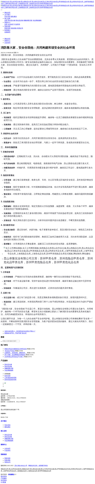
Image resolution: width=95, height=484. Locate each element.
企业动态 (7, 42)
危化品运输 (8, 366)
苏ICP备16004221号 (20, 465)
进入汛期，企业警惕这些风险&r (14, 354)
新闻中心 (7, 40)
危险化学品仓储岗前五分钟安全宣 (15, 349)
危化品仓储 (8, 364)
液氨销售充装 (8, 368)
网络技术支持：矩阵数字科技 (38, 465)
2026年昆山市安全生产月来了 (14, 356)
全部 (5, 20)
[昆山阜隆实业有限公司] (47, 5)
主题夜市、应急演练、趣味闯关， (15, 353)
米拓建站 (11, 474)
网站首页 (7, 12)
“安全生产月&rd (9, 351)
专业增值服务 (8, 370)
